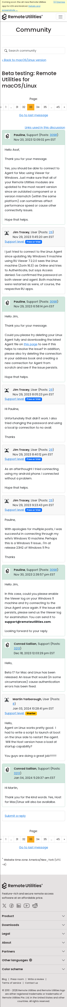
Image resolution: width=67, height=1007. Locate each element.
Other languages (15, 960)
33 (30, 107)
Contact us (31, 983)
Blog (4, 979)
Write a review (36, 979)
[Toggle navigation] (60, 16)
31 (17, 107)
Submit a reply (15, 816)
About (6, 942)
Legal (6, 934)
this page (30, 344)
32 (23, 107)
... (11, 107)
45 (58, 107)
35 (45, 107)
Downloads (10, 925)
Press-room (17, 979)
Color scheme (12, 969)
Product (8, 916)
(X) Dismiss (59, 2)
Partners (8, 951)
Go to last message (33, 115)
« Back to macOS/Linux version (24, 60)
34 (38, 107)
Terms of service (11, 983)
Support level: (14, 242)
